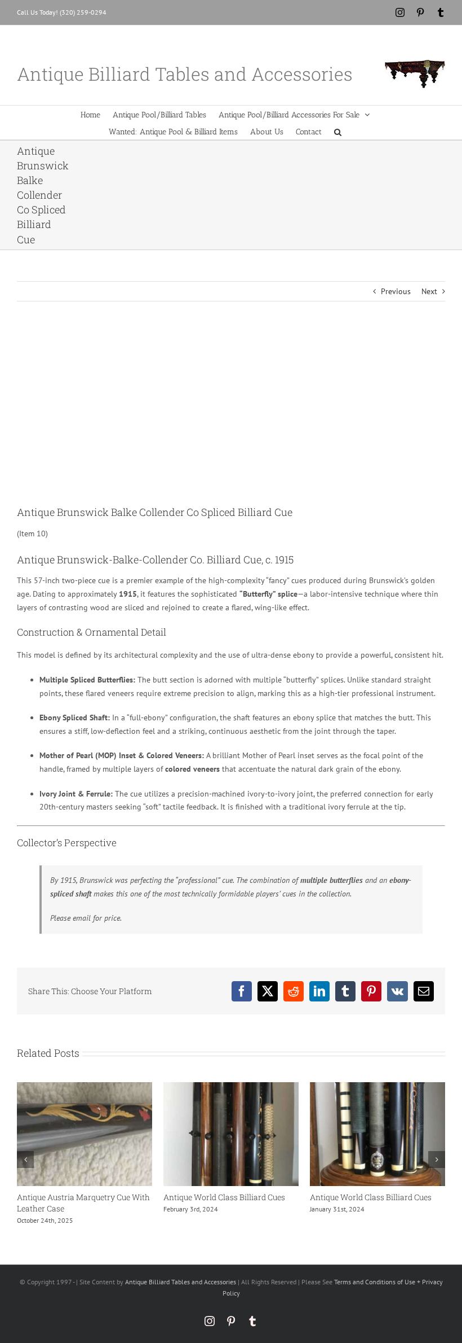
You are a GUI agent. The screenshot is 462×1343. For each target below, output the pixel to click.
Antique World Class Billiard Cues (224, 1197)
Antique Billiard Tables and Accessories (180, 1282)
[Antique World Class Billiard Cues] (231, 1087)
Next (429, 291)
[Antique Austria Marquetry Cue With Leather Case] (84, 1087)
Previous (396, 291)
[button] (337, 131)
